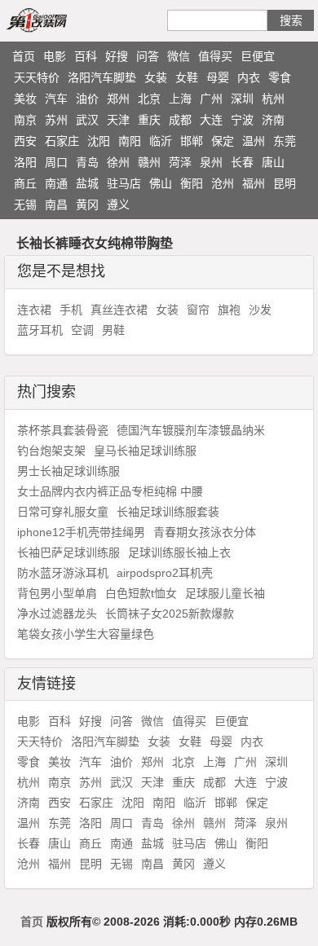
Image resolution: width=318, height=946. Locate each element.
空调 (82, 330)
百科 (85, 56)
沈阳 (98, 140)
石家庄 (62, 140)
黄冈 (87, 204)
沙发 (260, 309)
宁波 (242, 119)
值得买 (215, 56)
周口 (56, 162)
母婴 (217, 77)
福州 (253, 183)
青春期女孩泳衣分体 (204, 532)
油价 (87, 98)
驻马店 (124, 183)
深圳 (242, 98)
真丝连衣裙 (119, 309)
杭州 (273, 98)
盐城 (87, 183)
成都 (180, 119)
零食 (279, 77)
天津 (118, 119)
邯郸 (191, 140)
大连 (211, 119)
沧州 (222, 183)
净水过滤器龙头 (57, 613)
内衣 (248, 77)
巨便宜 (258, 56)
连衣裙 (34, 309)
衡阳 (191, 183)
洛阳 (25, 162)
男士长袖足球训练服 (68, 470)
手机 (71, 309)
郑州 (118, 98)
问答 (147, 56)
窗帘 (198, 309)
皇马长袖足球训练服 (145, 450)
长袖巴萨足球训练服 (68, 552)
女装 (155, 77)
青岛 (87, 162)
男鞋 (113, 330)
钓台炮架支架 (51, 450)
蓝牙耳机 (40, 330)
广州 (211, 98)
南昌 (56, 204)
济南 (273, 119)
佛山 (160, 183)
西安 (25, 140)
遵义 (118, 204)
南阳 (129, 140)
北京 (149, 98)
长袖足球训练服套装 (168, 511)
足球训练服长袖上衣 (179, 552)
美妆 (25, 98)
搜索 (291, 20)
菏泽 (180, 162)
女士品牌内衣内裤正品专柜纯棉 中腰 (110, 491)
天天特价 (37, 77)
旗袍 (229, 309)
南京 (25, 119)
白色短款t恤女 (141, 593)
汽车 (56, 98)
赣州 (149, 162)
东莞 (284, 140)
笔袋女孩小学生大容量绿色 (85, 633)
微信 (178, 56)
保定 (222, 140)
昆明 (284, 183)
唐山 (273, 162)
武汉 (87, 119)
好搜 (116, 56)
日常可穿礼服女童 (62, 511)
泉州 (211, 162)
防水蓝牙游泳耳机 (62, 572)
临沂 (160, 140)
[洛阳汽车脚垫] (55, 19)
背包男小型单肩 (57, 593)
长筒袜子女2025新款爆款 (169, 613)
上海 (180, 98)
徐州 (118, 162)
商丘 (25, 183)
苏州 (56, 119)
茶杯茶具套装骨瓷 (62, 430)
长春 (242, 162)
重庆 (149, 119)
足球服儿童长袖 (225, 593)
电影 (54, 56)
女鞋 (186, 77)
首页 (23, 56)
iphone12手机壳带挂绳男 (81, 532)
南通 (56, 183)
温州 (253, 140)
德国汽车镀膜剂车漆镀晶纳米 (191, 430)
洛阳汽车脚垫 (102, 77)
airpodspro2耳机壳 (165, 572)
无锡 (25, 204)
